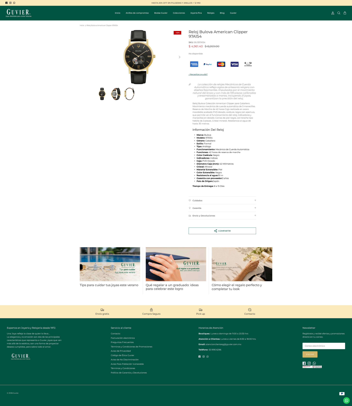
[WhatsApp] (14, 3)
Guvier (233, 13)
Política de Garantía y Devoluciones (129, 372)
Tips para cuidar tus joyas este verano (109, 285)
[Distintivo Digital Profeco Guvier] (312, 367)
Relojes (210, 13)
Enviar (310, 354)
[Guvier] (19, 13)
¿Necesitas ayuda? (198, 74)
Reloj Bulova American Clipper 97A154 (102, 25)
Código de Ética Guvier (122, 355)
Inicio (117, 13)
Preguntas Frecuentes (122, 342)
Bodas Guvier (160, 13)
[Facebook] (7, 3)
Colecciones (179, 13)
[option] (139, 57)
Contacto (115, 333)
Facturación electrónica (123, 338)
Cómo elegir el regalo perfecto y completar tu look (237, 287)
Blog (222, 13)
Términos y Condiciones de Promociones (131, 346)
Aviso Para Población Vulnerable (127, 364)
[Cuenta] (332, 13)
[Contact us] (346, 400)
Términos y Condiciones (123, 368)
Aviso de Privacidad (121, 351)
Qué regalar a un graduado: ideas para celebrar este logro (172, 287)
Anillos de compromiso (137, 13)
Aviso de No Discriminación (125, 359)
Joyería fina (196, 13)
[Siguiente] (180, 57)
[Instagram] (10, 3)
